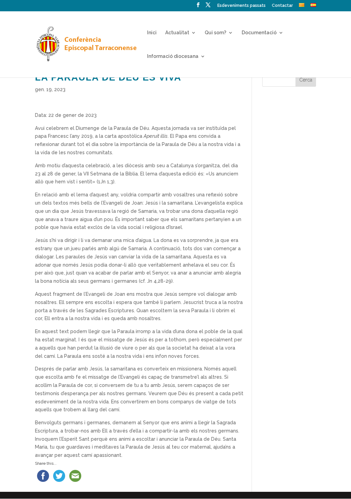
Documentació (259, 32)
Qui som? (215, 32)
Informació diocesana (172, 56)
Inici (152, 32)
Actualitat (177, 32)
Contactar (282, 5)
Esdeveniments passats (241, 5)
